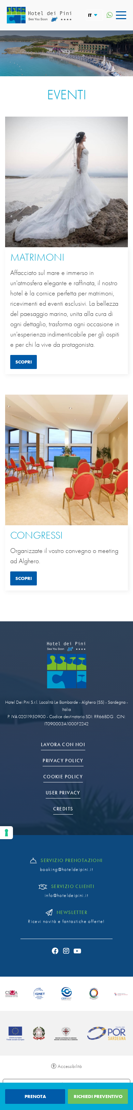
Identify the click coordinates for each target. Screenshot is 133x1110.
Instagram (66, 951)
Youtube (77, 951)
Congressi (36, 535)
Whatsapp (109, 15)
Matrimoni (37, 257)
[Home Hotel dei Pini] (39, 15)
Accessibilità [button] (70, 1066)
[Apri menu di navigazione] (121, 15)
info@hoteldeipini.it (66, 895)
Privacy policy (63, 761)
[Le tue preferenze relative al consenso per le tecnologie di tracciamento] (6, 832)
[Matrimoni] (66, 182)
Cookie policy (63, 777)
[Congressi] (66, 460)
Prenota (35, 1096)
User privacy (63, 793)
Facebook (55, 951)
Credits (63, 809)
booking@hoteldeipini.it (66, 869)
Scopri (23, 362)
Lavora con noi (63, 745)
